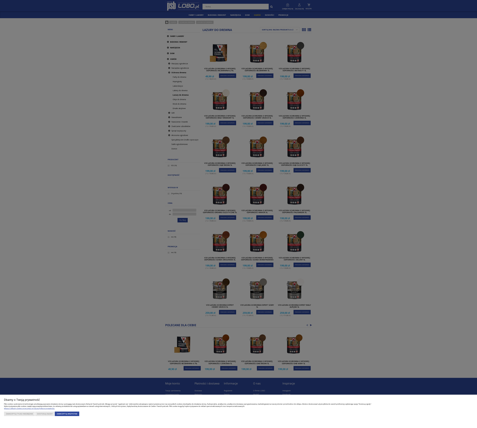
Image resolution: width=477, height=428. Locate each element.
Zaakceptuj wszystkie (67, 414)
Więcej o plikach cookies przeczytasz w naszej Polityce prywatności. (29, 408)
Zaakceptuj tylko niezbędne (19, 414)
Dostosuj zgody (45, 414)
